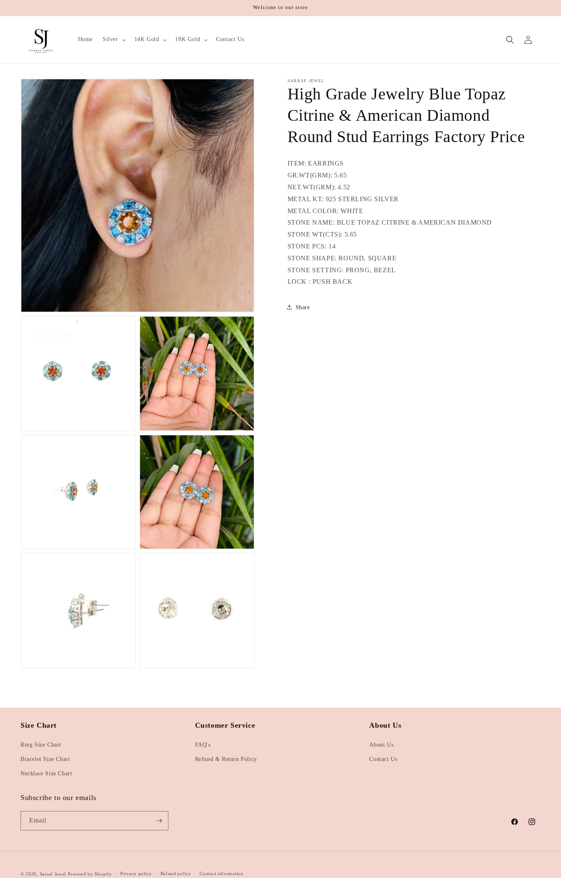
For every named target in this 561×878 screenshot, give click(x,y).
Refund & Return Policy (226, 759)
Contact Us (383, 759)
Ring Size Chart (41, 745)
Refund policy (176, 873)
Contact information (221, 873)
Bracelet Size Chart (45, 759)
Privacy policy (136, 873)
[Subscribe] (159, 820)
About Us (381, 745)
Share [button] (303, 307)
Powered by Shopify (90, 873)
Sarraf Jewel (53, 873)
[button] (113, 39)
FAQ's (203, 745)
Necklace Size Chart (46, 773)
